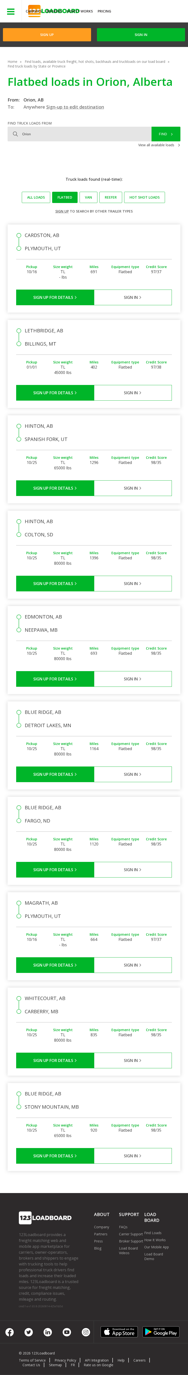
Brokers (54, 11)
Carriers (34, 11)
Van (88, 197)
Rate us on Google (98, 1365)
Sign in (141, 34)
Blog (97, 1248)
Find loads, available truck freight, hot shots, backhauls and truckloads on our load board (95, 61)
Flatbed (65, 197)
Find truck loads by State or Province (37, 66)
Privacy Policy (65, 1360)
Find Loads (153, 1232)
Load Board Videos (128, 1250)
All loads (36, 197)
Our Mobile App (156, 1247)
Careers (139, 1360)
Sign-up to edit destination (75, 107)
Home (12, 61)
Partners (100, 1234)
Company (101, 1227)
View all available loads (156, 145)
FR (73, 1365)
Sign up (62, 211)
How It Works (80, 11)
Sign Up (47, 34)
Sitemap (55, 1365)
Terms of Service (32, 1360)
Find (163, 134)
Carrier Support (131, 1234)
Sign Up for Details (53, 297)
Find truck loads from (30, 123)
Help (121, 1360)
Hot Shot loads (144, 197)
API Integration (97, 1360)
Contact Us (31, 1365)
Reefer (111, 197)
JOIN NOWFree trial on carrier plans (150, 12)
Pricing (104, 11)
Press (98, 1241)
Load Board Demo (153, 1256)
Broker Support (131, 1241)
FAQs (123, 1227)
